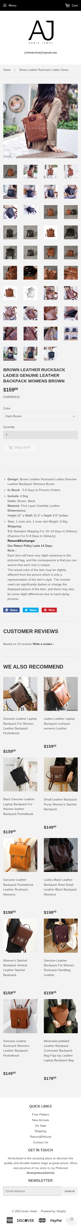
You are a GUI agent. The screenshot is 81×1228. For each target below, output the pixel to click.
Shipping (40, 1131)
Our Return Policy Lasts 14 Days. (31, 545)
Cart (74, 5)
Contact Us (40, 1142)
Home (7, 69)
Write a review (42, 644)
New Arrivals (40, 1120)
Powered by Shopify (53, 1211)
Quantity (9, 427)
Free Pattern (40, 1114)
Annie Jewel (29, 1211)
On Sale (40, 1125)
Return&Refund (40, 1136)
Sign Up (70, 1191)
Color (7, 408)
